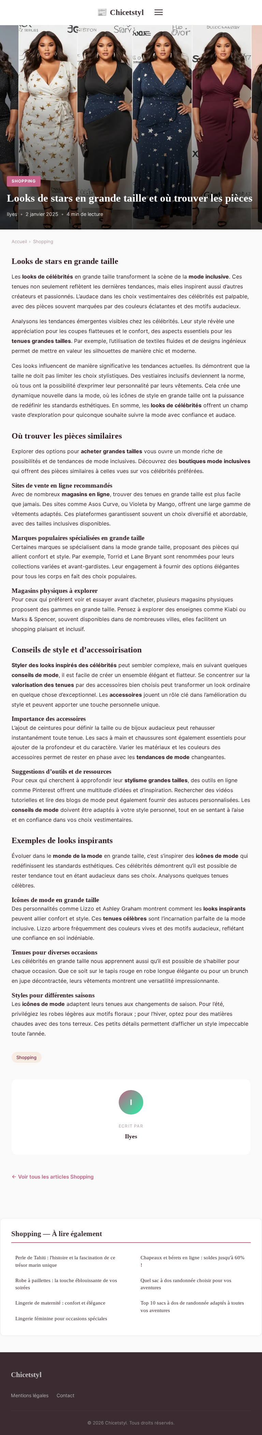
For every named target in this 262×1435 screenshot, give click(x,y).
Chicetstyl (120, 12)
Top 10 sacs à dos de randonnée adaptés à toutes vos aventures (192, 1306)
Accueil (19, 241)
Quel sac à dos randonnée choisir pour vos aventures (186, 1283)
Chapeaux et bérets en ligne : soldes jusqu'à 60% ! (193, 1261)
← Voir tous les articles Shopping (53, 1176)
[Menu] (158, 12)
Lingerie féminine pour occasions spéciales (61, 1318)
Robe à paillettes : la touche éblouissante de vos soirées (66, 1283)
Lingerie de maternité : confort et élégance (60, 1303)
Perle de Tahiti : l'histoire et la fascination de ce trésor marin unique (65, 1261)
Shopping (24, 181)
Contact (65, 1395)
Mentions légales (29, 1395)
